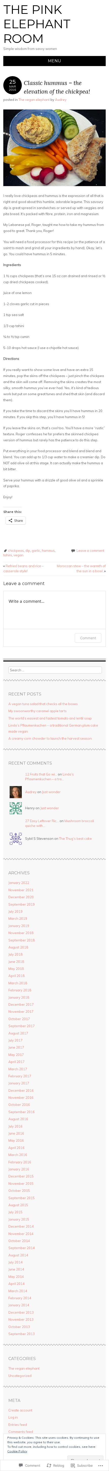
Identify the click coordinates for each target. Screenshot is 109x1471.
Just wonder (51, 792)
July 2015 (15, 1212)
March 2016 (17, 1155)
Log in (13, 1417)
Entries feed (17, 1425)
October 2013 (19, 1327)
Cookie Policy (17, 1451)
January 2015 (18, 1219)
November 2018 (20, 933)
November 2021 (20, 890)
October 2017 (19, 1019)
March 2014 (17, 1291)
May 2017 (16, 1055)
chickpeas (16, 551)
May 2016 (16, 1140)
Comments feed (20, 1432)
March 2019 (17, 918)
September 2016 (21, 1112)
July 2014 (15, 1262)
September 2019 (21, 904)
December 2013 (21, 1312)
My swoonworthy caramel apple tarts (37, 711)
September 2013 (21, 1334)
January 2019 (18, 926)
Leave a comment (90, 551)
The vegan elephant (34, 100)
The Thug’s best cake (75, 839)
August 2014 (18, 1255)
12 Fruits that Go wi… (41, 774)
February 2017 (19, 1076)
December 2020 (21, 897)
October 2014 (19, 1241)
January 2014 (18, 1305)
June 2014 (16, 1269)
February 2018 (19, 990)
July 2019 (15, 911)
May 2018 (16, 969)
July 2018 (15, 954)
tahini (7, 555)
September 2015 (21, 1198)
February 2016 (19, 1162)
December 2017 (21, 1004)
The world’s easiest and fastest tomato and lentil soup (50, 718)
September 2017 (21, 1026)
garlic (36, 551)
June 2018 (16, 962)
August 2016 (18, 1119)
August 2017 (18, 1033)
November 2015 (20, 1183)
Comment (88, 638)
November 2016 (20, 1097)
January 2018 (18, 997)
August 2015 (18, 1205)
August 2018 (18, 947)
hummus (48, 551)
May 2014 (16, 1277)
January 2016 (18, 1169)
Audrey (60, 100)
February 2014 (19, 1298)
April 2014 (16, 1284)
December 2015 (21, 1176)
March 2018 (17, 983)
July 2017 (15, 1040)
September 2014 (21, 1248)
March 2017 (17, 1069)
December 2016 (21, 1090)
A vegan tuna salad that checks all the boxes (43, 704)
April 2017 (16, 1062)
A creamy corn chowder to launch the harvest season (50, 738)
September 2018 (21, 940)
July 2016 (15, 1126)
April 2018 (16, 976)
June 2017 (16, 1047)
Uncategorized (19, 1376)
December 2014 (21, 1226)
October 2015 (19, 1191)
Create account (20, 1410)
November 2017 (20, 1011)
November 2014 (20, 1234)
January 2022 (18, 883)
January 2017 (18, 1083)
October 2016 (19, 1105)
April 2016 (16, 1148)
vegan (18, 555)
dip (27, 551)
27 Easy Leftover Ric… (42, 821)
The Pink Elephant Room (36, 24)
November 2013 (20, 1319)
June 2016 (16, 1133)
